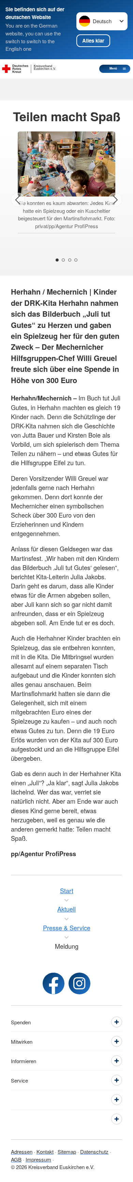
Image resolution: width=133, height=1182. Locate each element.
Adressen (21, 1151)
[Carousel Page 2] (63, 260)
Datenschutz (94, 1151)
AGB (16, 1159)
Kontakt (45, 1151)
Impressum (38, 1159)
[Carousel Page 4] (75, 260)
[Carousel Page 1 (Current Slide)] (57, 260)
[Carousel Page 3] (69, 260)
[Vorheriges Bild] (18, 200)
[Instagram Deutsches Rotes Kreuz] (79, 983)
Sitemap (67, 1151)
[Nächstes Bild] (115, 200)
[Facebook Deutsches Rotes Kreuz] (53, 983)
